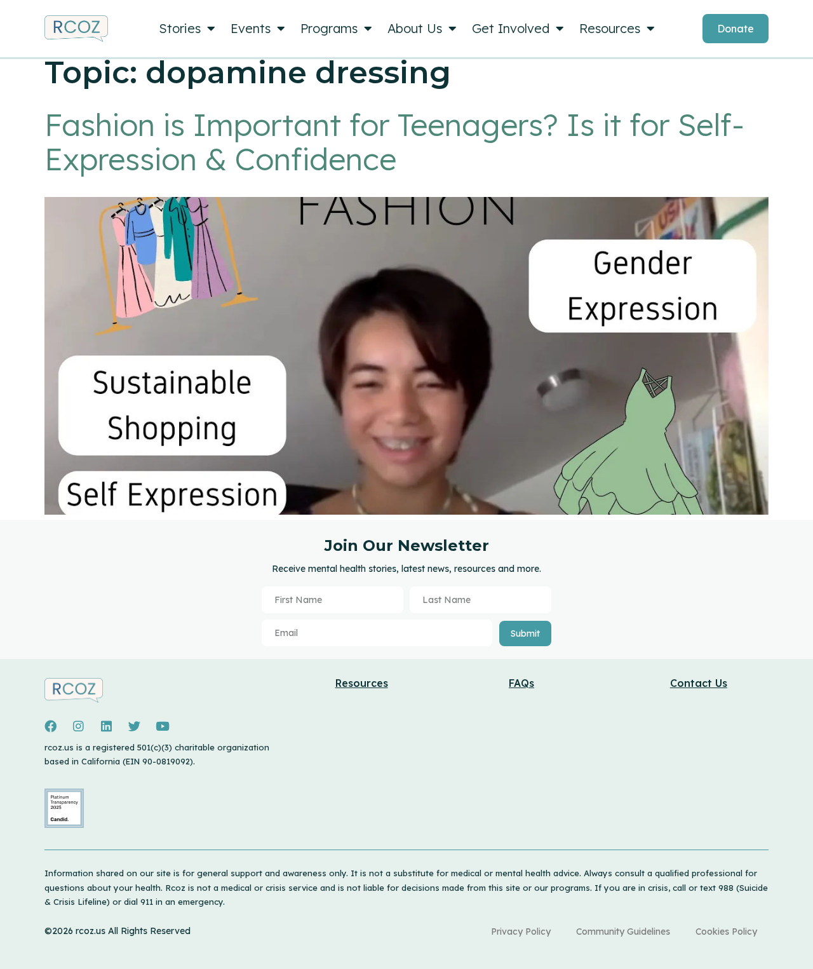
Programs (329, 28)
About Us (414, 28)
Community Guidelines (623, 931)
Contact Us (698, 683)
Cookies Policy (726, 931)
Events (251, 28)
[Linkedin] (106, 726)
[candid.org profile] (64, 825)
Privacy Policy (521, 931)
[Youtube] (163, 726)
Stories (180, 28)
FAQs (521, 683)
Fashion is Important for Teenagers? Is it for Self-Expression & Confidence (394, 141)
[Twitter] (134, 726)
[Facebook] (50, 726)
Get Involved (510, 28)
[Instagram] (78, 726)
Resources (609, 28)
